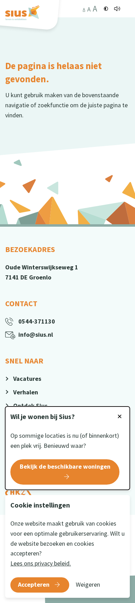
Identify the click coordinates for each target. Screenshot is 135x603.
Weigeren (88, 584)
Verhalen (25, 392)
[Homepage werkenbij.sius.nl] (22, 12)
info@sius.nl (35, 334)
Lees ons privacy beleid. (40, 563)
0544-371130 (36, 321)
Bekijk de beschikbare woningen (65, 466)
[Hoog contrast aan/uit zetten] (106, 8)
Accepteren (34, 584)
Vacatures (27, 379)
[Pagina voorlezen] (117, 8)
